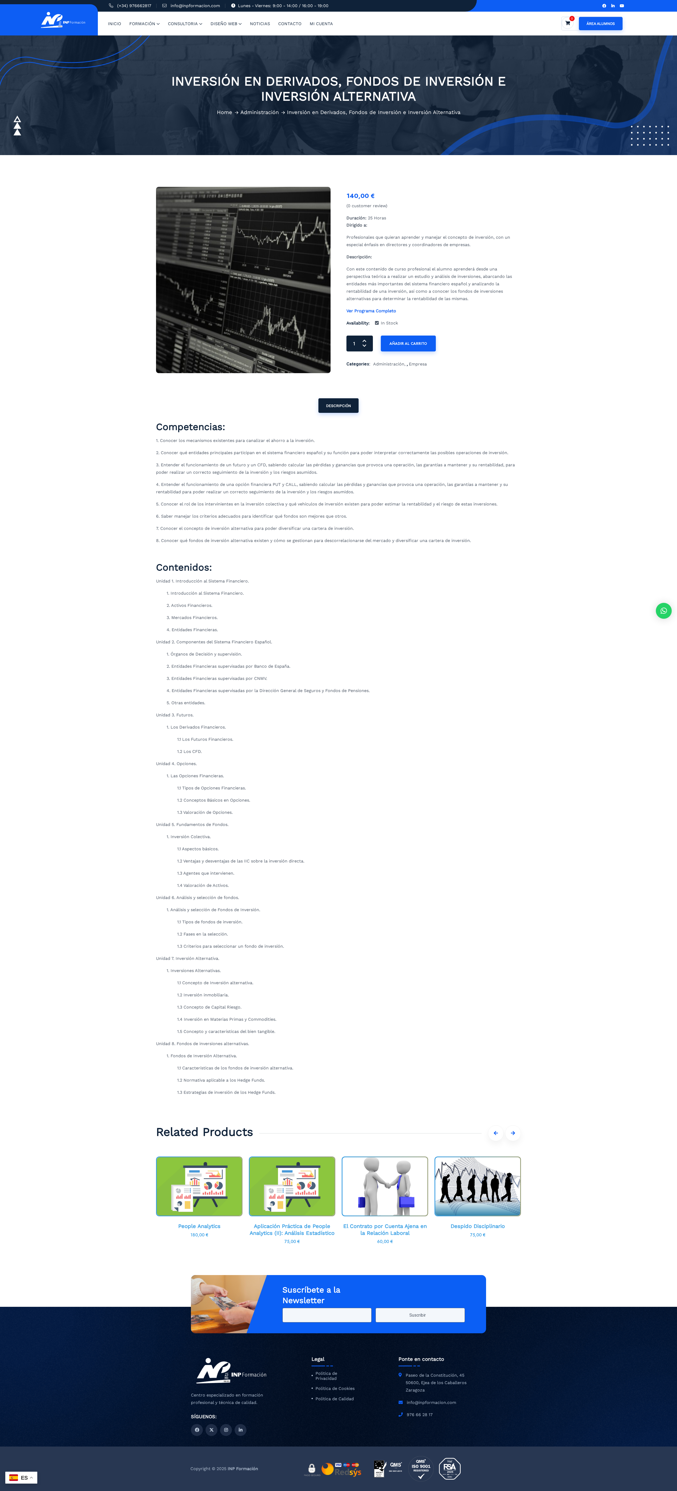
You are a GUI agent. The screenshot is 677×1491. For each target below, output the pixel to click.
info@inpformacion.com (195, 5)
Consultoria (183, 23)
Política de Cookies (335, 1388)
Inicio (114, 23)
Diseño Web (224, 23)
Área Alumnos (601, 23)
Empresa (418, 364)
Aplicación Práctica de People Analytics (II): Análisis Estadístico (292, 1229)
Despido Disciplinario (478, 1226)
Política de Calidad (334, 1399)
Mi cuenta (321, 23)
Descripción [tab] (338, 406)
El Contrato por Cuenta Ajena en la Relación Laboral (385, 1229)
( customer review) (366, 205)
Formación (142, 23)
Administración (259, 112)
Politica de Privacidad (326, 1376)
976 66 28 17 (420, 1414)
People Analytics (199, 1226)
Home (224, 112)
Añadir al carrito (408, 343)
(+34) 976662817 (134, 5)
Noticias (260, 23)
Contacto (289, 23)
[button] (664, 611)
